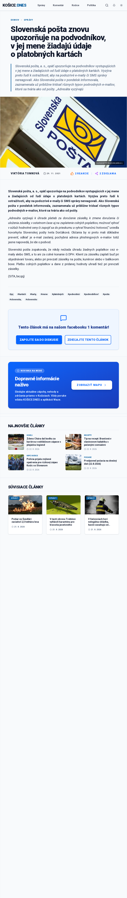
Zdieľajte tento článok (87, 339)
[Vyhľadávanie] (107, 5)
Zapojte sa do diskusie (39, 339)
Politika (91, 5)
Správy (41, 5)
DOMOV (15, 20)
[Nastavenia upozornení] (114, 5)
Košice (75, 5)
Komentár (58, 5)
